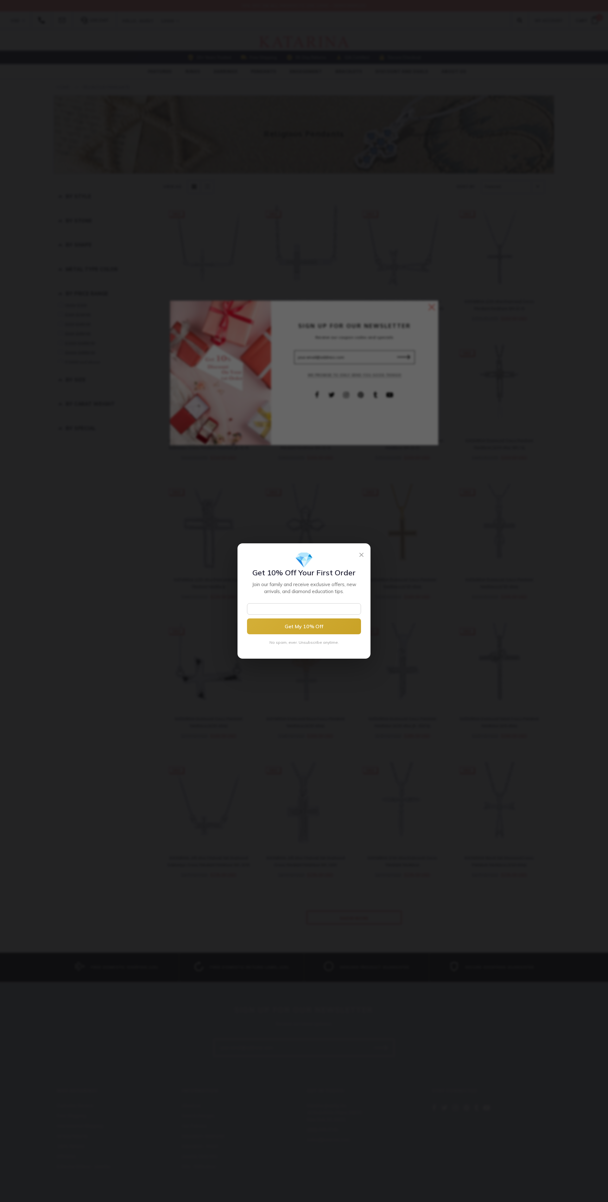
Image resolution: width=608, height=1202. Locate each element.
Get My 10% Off (304, 626)
